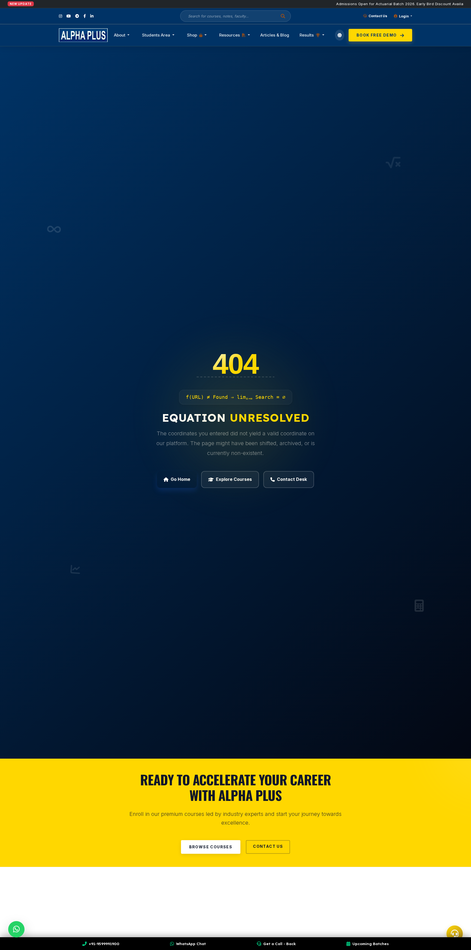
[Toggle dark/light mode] (340, 35)
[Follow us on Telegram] (77, 16)
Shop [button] (192, 35)
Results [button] (307, 35)
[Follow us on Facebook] (84, 16)
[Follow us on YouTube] (69, 16)
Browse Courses (211, 847)
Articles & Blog (274, 35)
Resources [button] (230, 35)
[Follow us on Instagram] (60, 16)
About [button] (120, 35)
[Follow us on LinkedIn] (91, 16)
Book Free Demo (377, 35)
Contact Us (377, 16)
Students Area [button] (156, 35)
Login (404, 16)
